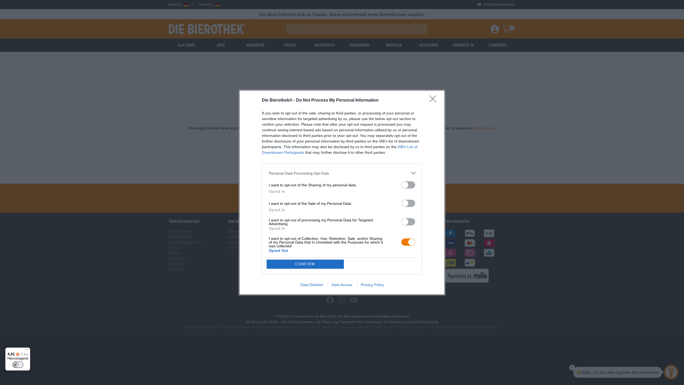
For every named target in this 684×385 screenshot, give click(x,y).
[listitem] (342, 173)
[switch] (408, 184)
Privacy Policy (372, 285)
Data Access (342, 285)
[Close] (434, 100)
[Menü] (27, 351)
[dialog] (342, 192)
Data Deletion (311, 285)
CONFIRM (305, 264)
